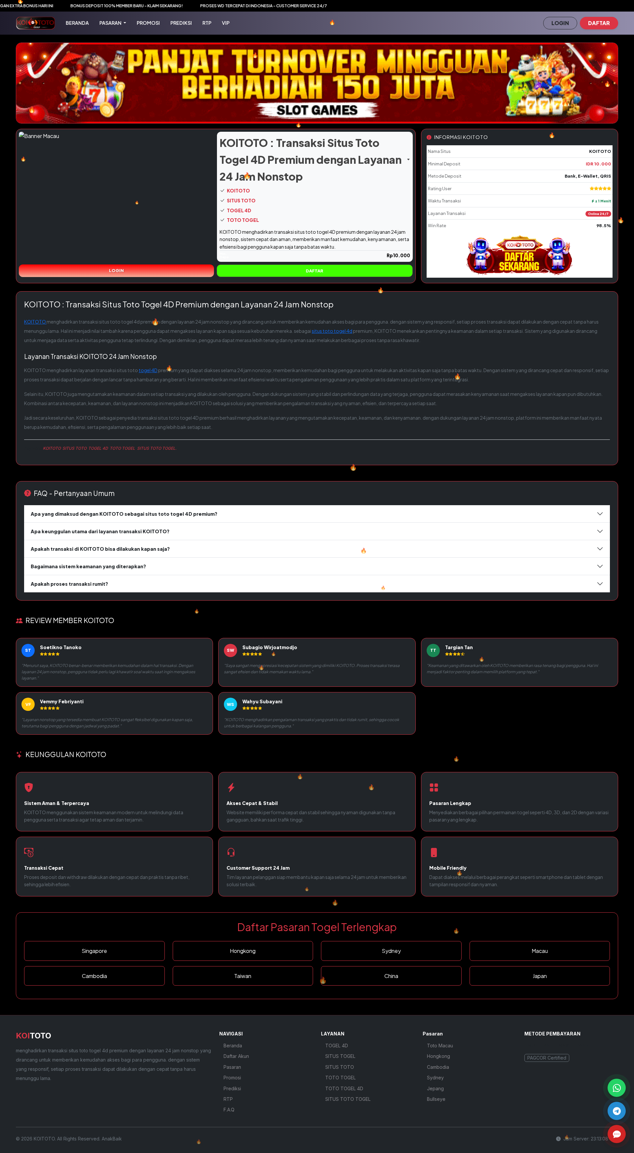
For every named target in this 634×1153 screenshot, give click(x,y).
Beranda (233, 1045)
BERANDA (77, 23)
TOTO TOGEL (242, 220)
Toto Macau (440, 1045)
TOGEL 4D (238, 210)
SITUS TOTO (241, 200)
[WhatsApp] (617, 1088)
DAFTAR (599, 22)
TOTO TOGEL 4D (344, 1088)
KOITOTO (238, 190)
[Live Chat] (617, 1134)
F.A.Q (229, 1109)
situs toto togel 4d (332, 331)
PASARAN (111, 23)
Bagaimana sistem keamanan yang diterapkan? (88, 566)
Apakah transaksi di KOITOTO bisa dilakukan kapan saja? (100, 549)
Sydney (435, 1077)
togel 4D (148, 370)
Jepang (435, 1088)
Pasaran (232, 1067)
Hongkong (438, 1056)
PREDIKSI (181, 23)
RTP (206, 23)
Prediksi (232, 1088)
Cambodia (438, 1067)
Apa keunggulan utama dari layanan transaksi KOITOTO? (100, 531)
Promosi (232, 1077)
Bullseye (436, 1099)
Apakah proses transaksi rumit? (69, 584)
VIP (225, 23)
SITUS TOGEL (340, 1056)
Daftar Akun (236, 1056)
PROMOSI (148, 23)
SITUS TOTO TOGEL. (156, 448)
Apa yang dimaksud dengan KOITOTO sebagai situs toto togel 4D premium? (124, 514)
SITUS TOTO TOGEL (347, 1099)
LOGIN (560, 22)
